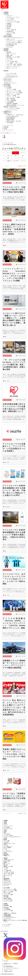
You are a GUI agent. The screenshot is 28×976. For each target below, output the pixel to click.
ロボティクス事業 (11, 95)
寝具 (8, 158)
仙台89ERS (6, 844)
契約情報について (7, 855)
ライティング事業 (11, 89)
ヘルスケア (10, 60)
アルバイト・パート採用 (8, 910)
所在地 (8, 28)
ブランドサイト (7, 79)
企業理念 (9, 23)
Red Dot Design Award (12, 76)
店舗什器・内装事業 (12, 103)
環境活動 (9, 34)
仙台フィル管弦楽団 (7, 847)
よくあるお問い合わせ (13, 116)
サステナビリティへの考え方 (14, 41)
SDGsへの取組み (8, 36)
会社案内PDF (10, 31)
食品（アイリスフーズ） (8, 875)
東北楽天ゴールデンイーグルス (9, 843)
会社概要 (9, 25)
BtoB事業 (9, 88)
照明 (15, 155)
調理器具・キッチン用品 (13, 57)
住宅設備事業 (10, 102)
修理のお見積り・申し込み (14, 121)
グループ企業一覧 (11, 29)
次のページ (22, 166)
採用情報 (6, 127)
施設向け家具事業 (16, 105)
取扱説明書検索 (11, 118)
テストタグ (23, 160)
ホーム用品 (10, 58)
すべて (8, 152)
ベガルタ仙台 (6, 842)
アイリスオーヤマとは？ (8, 828)
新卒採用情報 (6, 905)
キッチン (22, 158)
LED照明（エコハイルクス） (9, 859)
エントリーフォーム (12, 110)
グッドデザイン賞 (11, 73)
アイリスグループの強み (13, 108)
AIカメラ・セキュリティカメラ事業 (10, 890)
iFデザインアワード (12, 75)
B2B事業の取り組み (12, 44)
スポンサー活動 (11, 33)
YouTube (6, 961)
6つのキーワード (11, 20)
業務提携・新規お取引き (10, 106)
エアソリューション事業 (13, 97)
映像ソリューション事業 (13, 94)
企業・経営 (15, 160)
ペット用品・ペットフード (14, 63)
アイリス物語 (10, 18)
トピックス (10, 47)
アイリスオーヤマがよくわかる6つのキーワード (12, 836)
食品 (12, 68)
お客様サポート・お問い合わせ (15, 114)
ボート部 (5, 848)
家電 (8, 155)
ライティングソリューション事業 (10, 889)
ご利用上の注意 (7, 914)
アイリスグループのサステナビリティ (14, 37)
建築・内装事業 (11, 99)
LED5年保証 (10, 122)
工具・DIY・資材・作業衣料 (14, 64)
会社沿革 (9, 26)
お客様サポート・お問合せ (11, 963)
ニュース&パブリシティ (8, 851)
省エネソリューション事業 (14, 91)
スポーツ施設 (6, 897)
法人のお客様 (7, 84)
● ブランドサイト (4, 931)
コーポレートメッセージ (13, 17)
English (5, 128)
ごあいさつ (10, 15)
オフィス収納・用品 (12, 61)
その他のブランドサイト (10, 83)
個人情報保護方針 (7, 916)
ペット (15, 158)
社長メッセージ (11, 39)
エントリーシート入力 (8, 901)
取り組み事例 (10, 45)
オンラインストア (8, 130)
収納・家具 (10, 55)
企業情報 (6, 12)
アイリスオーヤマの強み (13, 22)
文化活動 (5, 838)
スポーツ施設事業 (11, 100)
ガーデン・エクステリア (13, 66)
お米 (4, 877)
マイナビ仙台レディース (8, 846)
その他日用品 (8, 161)
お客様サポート (7, 111)
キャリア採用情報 (7, 909)
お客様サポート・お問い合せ (10, 913)
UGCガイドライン (7, 918)
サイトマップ (7, 965)
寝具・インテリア (11, 53)
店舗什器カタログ (7, 879)
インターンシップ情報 (8, 906)
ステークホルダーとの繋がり (14, 42)
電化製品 (9, 52)
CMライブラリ (6, 885)
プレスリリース (15, 153)
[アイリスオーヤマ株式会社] (4, 8)
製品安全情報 (10, 119)
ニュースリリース (8, 125)
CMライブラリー (8, 78)
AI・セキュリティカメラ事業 (14, 92)
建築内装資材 (6, 895)
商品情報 (6, 49)
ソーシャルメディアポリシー (10, 917)
